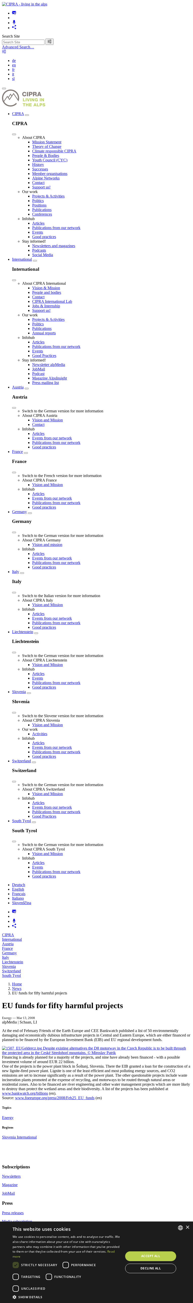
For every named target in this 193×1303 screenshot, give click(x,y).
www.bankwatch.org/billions (25, 1093)
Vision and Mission (47, 420)
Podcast (38, 373)
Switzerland (21, 761)
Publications (42, 210)
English (18, 889)
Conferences (42, 214)
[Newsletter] (14, 13)
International (22, 259)
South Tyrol (21, 821)
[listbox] (180, 1227)
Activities (39, 734)
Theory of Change (46, 146)
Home (17, 984)
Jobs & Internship (46, 306)
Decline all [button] (150, 1268)
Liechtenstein (22, 632)
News (16, 988)
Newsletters (11, 1176)
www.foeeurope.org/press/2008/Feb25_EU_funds (54, 1098)
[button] (66, 1296)
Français (18, 894)
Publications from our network (56, 228)
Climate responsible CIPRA (54, 151)
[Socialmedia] (14, 28)
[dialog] (96, 1262)
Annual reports (44, 333)
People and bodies (46, 292)
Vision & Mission (46, 288)
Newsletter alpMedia (48, 364)
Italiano (18, 898)
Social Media (42, 255)
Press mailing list (45, 383)
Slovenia (19, 692)
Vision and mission (47, 544)
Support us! (41, 187)
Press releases (13, 1213)
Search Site (11, 36)
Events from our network (52, 438)
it (13, 74)
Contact (38, 182)
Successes (40, 169)
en (14, 65)
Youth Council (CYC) (49, 160)
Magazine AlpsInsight (49, 378)
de (14, 60)
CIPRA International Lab (52, 301)
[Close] (14, 134)
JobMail (38, 369)
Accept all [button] (150, 1256)
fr (13, 69)
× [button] (187, 1227)
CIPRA (18, 114)
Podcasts (39, 250)
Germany (19, 512)
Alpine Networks (46, 178)
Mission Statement (46, 142)
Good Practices (44, 355)
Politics (38, 201)
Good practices (44, 237)
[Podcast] (14, 23)
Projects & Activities (48, 196)
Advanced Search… (18, 47)
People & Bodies (45, 155)
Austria (18, 387)
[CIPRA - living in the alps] (24, 4)
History (38, 164)
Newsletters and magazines (53, 246)
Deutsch (18, 885)
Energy (8, 1117)
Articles (38, 223)
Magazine (10, 1185)
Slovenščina (21, 903)
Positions (39, 205)
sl (13, 78)
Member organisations (49, 173)
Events (37, 232)
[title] (49, 42)
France (17, 451)
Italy (15, 572)
